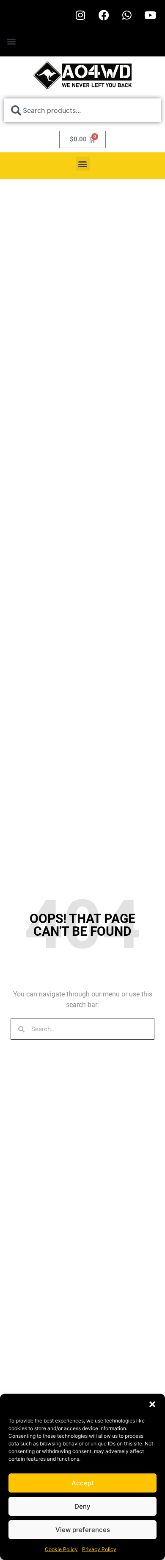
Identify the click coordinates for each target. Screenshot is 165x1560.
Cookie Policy (61, 1549)
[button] (152, 1404)
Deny (82, 1506)
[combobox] (82, 110)
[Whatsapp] (127, 14)
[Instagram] (80, 14)
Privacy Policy (99, 1549)
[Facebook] (103, 14)
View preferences (82, 1530)
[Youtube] (150, 14)
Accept (83, 1483)
